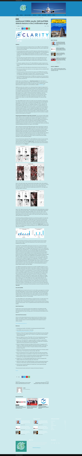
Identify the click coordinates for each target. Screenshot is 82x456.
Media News (19, 17)
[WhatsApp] (29, 28)
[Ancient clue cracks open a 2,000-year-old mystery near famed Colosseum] (53, 54)
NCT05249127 (41, 84)
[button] (65, 15)
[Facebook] (22, 28)
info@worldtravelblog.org (36, 447)
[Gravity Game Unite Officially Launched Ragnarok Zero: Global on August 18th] (43, 401)
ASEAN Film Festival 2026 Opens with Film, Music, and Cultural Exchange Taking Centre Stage (32, 407)
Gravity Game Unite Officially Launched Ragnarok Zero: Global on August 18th (43, 407)
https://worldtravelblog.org (26, 389)
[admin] (16, 26)
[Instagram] (54, 443)
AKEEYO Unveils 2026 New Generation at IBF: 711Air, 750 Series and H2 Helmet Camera (21, 407)
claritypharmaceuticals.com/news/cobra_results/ (25, 331)
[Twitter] (25, 28)
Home (16, 17)
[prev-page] (16, 410)
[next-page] (17, 410)
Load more (58, 62)
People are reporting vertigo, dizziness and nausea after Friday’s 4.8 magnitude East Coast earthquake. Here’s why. (58, 69)
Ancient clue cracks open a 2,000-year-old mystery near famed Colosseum (60, 54)
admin (24, 387)
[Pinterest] (27, 28)
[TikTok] (56, 443)
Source (17, 370)
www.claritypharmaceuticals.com (21, 323)
